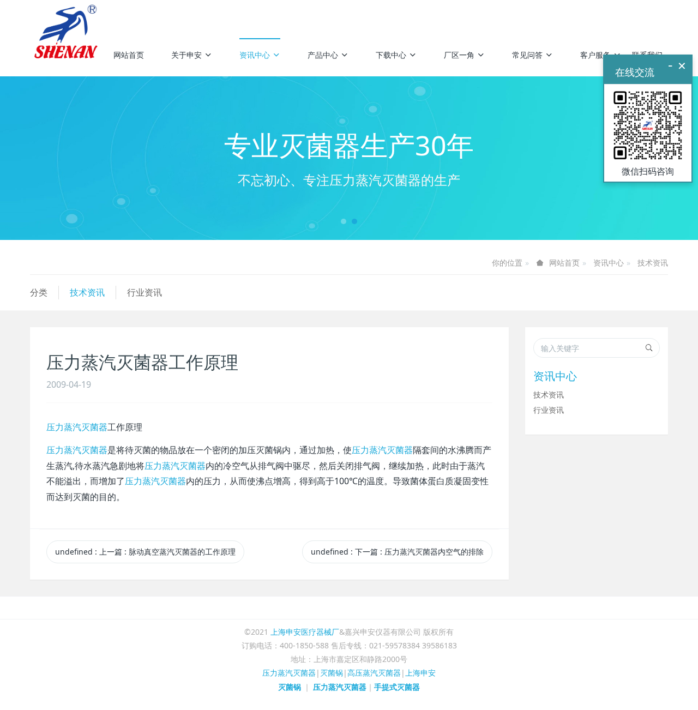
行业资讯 (144, 292)
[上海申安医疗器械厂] (67, 16)
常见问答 (527, 55)
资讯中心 (254, 55)
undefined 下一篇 (397, 551)
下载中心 (391, 55)
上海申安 (420, 672)
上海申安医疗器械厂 (304, 632)
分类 (38, 292)
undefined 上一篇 (145, 551)
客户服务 (595, 55)
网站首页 (128, 55)
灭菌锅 (331, 672)
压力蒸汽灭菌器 (76, 427)
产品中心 (323, 55)
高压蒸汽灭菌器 (374, 672)
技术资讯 (652, 262)
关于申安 (186, 55)
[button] (52, 158)
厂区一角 (459, 55)
